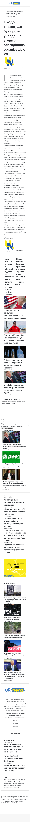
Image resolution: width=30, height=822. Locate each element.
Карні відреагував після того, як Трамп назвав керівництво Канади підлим (14, 446)
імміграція (16, 787)
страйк (9, 787)
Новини (14, 11)
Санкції (22, 783)
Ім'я (2, 419)
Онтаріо (13, 783)
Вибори (18, 779)
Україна (16, 785)
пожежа (6, 787)
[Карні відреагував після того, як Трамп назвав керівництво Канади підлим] (15, 383)
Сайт (2, 423)
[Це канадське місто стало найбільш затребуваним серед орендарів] (12, 651)
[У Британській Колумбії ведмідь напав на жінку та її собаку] (12, 633)
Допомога (10, 781)
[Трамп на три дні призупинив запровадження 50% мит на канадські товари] (15, 308)
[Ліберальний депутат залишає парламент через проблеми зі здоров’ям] (15, 358)
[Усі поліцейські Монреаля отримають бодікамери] (12, 615)
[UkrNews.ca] (15, 3)
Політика (19, 11)
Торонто (10, 785)
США (18, 783)
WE (4, 238)
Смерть (6, 785)
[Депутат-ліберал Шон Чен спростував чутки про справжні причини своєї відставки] (15, 333)
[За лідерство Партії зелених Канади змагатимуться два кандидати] (11, 462)
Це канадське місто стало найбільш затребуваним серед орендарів (14, 655)
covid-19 (6, 779)
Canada (12, 85)
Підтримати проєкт (15, 733)
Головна (8, 11)
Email (3, 421)
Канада (17, 781)
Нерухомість (7, 783)
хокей (12, 787)
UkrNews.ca (19, 67)
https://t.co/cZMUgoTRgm (16, 231)
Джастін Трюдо (10, 238)
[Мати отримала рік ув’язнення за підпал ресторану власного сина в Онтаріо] (12, 596)
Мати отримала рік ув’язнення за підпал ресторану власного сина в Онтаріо (15, 599)
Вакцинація (12, 779)
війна (20, 785)
